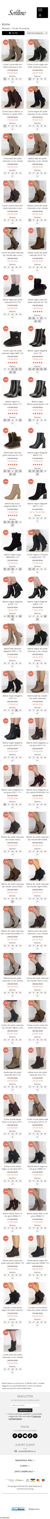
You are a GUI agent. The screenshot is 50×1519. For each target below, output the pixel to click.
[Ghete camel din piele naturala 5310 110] (37, 238)
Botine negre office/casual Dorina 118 (37, 402)
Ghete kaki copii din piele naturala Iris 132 (12, 453)
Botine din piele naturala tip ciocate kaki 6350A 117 (37, 838)
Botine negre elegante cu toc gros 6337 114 (12, 744)
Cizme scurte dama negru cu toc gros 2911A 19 (12, 1167)
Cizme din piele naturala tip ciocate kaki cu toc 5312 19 (12, 253)
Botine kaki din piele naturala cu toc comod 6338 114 (37, 159)
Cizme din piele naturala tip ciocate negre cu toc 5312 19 (12, 1026)
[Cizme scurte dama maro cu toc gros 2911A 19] (12, 1105)
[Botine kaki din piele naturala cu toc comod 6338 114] (37, 144)
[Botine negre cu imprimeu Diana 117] (12, 388)
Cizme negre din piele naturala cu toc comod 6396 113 (37, 112)
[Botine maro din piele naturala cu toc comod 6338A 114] (37, 917)
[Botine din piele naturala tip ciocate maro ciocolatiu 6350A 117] (12, 823)
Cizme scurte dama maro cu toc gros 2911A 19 (12, 1120)
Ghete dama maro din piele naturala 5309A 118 (12, 1261)
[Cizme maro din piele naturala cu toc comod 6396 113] (12, 1340)
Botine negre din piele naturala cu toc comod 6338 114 (37, 649)
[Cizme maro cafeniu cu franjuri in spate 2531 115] (12, 97)
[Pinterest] (20, 1435)
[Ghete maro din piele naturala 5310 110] (37, 1058)
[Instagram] (35, 1435)
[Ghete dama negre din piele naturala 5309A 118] (37, 1246)
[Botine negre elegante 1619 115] (12, 682)
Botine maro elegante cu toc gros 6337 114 (37, 744)
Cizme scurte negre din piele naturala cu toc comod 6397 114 (37, 65)
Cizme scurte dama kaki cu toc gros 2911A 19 (37, 1120)
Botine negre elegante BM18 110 (37, 453)
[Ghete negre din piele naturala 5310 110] (12, 286)
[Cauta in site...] (40, 20)
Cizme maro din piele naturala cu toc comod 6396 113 (13, 1355)
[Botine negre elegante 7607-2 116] (37, 489)
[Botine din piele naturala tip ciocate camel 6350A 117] (12, 870)
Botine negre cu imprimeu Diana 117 (12, 402)
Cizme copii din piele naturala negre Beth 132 (12, 351)
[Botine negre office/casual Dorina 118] (37, 388)
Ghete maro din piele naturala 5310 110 (37, 1073)
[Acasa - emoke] (17, 12)
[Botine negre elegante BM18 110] (37, 438)
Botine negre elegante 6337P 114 (12, 602)
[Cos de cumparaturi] (40, 15)
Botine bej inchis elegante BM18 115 (12, 504)
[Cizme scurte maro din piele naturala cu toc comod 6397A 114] (12, 191)
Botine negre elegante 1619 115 (12, 697)
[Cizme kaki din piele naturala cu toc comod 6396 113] (12, 144)
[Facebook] (15, 1435)
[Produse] (40, 11)
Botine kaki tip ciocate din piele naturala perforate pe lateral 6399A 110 (37, 697)
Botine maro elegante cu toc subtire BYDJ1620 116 (37, 791)
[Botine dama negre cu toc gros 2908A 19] (37, 1152)
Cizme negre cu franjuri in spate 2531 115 (37, 555)
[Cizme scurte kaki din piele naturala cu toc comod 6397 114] (12, 50)
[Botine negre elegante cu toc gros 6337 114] (12, 729)
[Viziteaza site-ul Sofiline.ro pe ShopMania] (18, 1509)
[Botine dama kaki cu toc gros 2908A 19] (37, 1199)
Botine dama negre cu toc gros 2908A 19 (37, 1167)
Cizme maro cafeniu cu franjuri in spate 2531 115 (12, 112)
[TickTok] (30, 1435)
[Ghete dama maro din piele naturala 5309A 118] (12, 1246)
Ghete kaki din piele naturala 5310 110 (12, 1073)
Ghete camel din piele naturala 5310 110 (37, 253)
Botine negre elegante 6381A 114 (37, 602)
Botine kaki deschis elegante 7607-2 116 (12, 649)
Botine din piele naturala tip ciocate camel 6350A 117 (12, 885)
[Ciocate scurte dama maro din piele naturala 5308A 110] (37, 1293)
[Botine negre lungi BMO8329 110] (12, 540)
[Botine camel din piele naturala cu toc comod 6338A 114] (37, 191)
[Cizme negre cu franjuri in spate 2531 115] (37, 540)
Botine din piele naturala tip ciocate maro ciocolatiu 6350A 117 (12, 838)
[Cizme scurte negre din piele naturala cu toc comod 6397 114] (37, 50)
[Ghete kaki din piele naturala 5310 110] (12, 1058)
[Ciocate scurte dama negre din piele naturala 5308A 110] (12, 1293)
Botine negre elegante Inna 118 (37, 351)
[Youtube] (25, 1435)
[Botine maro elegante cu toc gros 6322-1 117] (12, 776)
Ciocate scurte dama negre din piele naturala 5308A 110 (12, 1308)
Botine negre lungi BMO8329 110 (12, 555)
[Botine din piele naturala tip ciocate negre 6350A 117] (37, 870)
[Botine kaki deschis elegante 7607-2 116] (12, 635)
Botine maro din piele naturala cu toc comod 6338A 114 (37, 932)
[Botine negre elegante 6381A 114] (37, 588)
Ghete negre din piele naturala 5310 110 (12, 300)
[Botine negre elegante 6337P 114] (12, 588)
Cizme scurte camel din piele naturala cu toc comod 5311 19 (37, 1026)
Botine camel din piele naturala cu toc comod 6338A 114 (37, 206)
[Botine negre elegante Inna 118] (37, 336)
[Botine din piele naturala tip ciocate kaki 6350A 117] (37, 823)
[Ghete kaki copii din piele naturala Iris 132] (12, 438)
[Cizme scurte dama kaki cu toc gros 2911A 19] (37, 1105)
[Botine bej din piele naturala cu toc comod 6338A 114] (12, 964)
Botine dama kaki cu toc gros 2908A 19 (37, 1214)
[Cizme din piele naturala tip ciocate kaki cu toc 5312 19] (12, 238)
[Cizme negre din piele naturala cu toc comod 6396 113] (37, 97)
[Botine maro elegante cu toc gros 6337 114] (37, 729)
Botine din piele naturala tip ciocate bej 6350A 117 (12, 932)
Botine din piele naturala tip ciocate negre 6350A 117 (37, 885)
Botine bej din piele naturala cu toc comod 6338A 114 (13, 979)
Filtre (14, 33)
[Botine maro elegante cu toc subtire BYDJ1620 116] (37, 776)
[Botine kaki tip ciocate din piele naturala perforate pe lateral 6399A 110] (37, 682)
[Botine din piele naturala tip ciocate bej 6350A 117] (12, 917)
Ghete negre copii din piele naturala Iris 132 (37, 300)
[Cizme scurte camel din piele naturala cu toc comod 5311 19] (37, 1011)
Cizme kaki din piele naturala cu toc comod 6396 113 (13, 159)
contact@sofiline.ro (26, 1451)
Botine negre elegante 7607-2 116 (37, 504)
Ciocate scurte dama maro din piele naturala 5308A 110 (37, 1308)
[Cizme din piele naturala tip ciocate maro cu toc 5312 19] (37, 964)
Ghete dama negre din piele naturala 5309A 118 (37, 1261)
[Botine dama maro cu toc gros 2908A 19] (12, 1199)
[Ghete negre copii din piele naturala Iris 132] (37, 286)
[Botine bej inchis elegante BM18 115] (12, 489)
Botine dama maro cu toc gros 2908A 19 (12, 1214)
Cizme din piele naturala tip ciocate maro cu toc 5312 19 (38, 979)
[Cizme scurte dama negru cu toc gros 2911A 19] (12, 1152)
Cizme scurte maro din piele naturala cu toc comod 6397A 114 (12, 206)
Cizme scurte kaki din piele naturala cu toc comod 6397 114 (12, 65)
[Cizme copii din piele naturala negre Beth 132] (12, 336)
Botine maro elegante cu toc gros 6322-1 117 (12, 791)
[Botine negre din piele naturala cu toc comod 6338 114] (37, 635)
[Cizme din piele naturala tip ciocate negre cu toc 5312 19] (12, 1011)
